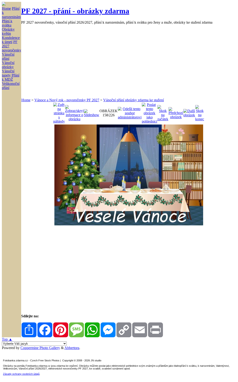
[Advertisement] (128, 61)
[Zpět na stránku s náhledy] (59, 112)
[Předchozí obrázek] (176, 112)
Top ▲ (7, 339)
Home (6, 8)
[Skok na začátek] (162, 112)
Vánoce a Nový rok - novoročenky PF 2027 (66, 100)
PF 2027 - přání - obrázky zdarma (75, 11)
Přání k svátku (7, 23)
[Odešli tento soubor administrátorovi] (130, 112)
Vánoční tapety (8, 73)
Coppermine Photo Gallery (40, 348)
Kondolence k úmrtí (11, 40)
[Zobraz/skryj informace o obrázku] (74, 112)
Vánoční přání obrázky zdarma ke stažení (133, 100)
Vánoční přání (8, 56)
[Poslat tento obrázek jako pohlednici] (149, 112)
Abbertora (71, 348)
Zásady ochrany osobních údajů (21, 373)
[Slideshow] (91, 112)
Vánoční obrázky (8, 65)
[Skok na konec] (199, 112)
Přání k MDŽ (10, 77)
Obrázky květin (8, 31)
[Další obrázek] (189, 112)
